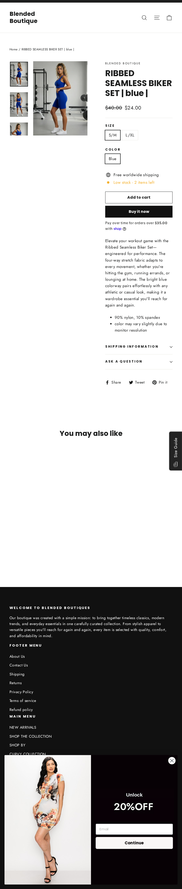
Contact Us (18, 665)
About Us (17, 656)
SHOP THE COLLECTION (30, 736)
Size (110, 126)
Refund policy (21, 709)
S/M (113, 135)
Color (113, 150)
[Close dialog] (172, 761)
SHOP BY (17, 745)
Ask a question (123, 361)
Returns (15, 683)
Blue (113, 159)
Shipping (16, 674)
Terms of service (22, 700)
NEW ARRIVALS (22, 727)
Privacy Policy (21, 692)
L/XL (130, 135)
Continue (134, 842)
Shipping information (131, 346)
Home (13, 49)
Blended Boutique (23, 17)
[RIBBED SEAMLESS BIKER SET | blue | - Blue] (12, 545)
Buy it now (139, 211)
